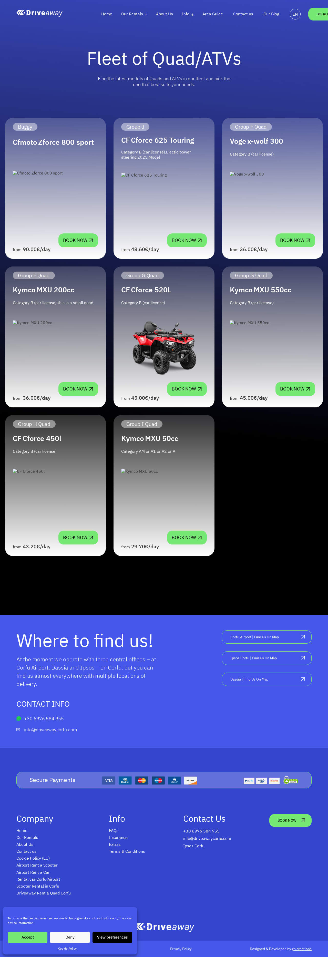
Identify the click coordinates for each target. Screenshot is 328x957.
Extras (115, 844)
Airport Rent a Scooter (37, 865)
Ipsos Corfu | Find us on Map (253, 657)
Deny (70, 937)
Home (106, 13)
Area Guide (212, 13)
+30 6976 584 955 (44, 719)
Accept (28, 937)
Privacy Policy (181, 948)
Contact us (243, 13)
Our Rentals (132, 13)
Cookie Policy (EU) (33, 858)
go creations (302, 948)
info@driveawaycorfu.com (50, 730)
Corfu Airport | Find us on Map (254, 636)
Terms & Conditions (127, 851)
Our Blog (271, 13)
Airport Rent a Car (33, 872)
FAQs (113, 830)
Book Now (75, 240)
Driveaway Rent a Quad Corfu (43, 893)
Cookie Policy (67, 948)
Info (185, 13)
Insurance (118, 837)
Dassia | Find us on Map (249, 679)
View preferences (112, 937)
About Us (164, 13)
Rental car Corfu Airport (38, 879)
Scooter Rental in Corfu (37, 886)
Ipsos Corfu (193, 845)
